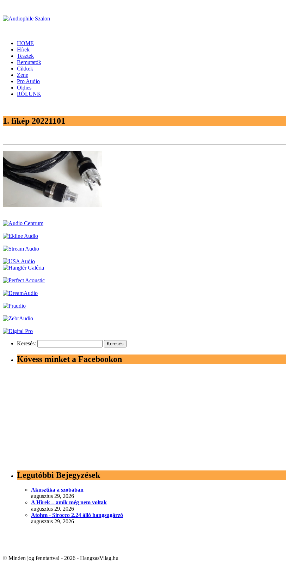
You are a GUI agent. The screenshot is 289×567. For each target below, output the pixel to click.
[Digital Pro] (18, 331)
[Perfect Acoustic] (24, 280)
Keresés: (26, 343)
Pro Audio (28, 81)
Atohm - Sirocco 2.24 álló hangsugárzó (77, 515)
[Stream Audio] (21, 249)
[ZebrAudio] (18, 318)
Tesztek (25, 56)
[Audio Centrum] (23, 223)
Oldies (24, 88)
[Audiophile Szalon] (26, 18)
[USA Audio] (19, 261)
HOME (25, 43)
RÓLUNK (29, 94)
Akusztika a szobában (57, 490)
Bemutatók (29, 62)
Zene (22, 75)
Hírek (23, 50)
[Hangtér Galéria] (23, 268)
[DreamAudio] (20, 293)
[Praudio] (14, 306)
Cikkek (25, 69)
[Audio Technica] (20, 236)
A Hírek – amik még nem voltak (69, 502)
